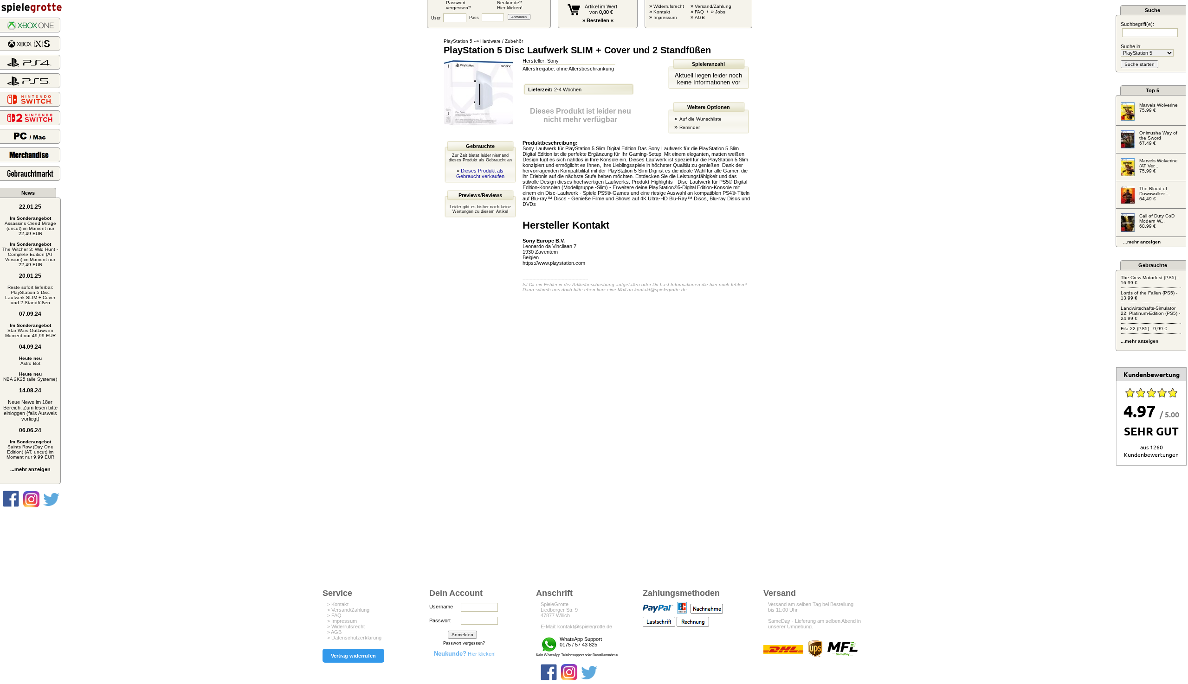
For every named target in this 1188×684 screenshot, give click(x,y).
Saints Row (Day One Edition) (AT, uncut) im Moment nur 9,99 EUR (30, 449)
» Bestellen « (597, 20)
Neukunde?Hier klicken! (510, 5)
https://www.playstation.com (554, 263)
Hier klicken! (465, 654)
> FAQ (334, 615)
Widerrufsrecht (668, 6)
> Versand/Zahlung (348, 610)
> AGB (334, 632)
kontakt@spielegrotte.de (660, 289)
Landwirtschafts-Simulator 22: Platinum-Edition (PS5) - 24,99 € (1150, 313)
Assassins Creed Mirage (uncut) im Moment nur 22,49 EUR (30, 226)
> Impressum (342, 621)
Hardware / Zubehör (501, 41)
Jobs (720, 11)
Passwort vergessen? (464, 643)
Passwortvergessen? (458, 5)
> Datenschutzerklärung (354, 637)
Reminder (689, 127)
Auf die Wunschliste (700, 118)
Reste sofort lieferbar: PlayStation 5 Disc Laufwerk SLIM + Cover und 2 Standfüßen (30, 295)
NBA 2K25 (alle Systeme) (30, 376)
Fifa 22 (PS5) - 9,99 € (1144, 328)
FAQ (699, 11)
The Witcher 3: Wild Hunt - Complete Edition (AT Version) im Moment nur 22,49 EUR (30, 254)
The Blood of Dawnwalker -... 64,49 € (1155, 193)
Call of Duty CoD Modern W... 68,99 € (1157, 221)
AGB (700, 17)
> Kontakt (338, 604)
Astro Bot (30, 361)
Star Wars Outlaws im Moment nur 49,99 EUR (30, 330)
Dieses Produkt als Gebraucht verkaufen (480, 173)
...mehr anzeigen (30, 469)
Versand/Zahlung (713, 6)
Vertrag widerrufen (353, 655)
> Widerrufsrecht (346, 626)
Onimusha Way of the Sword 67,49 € (1158, 138)
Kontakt (661, 11)
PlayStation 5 (458, 41)
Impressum (665, 17)
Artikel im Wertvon (601, 9)
